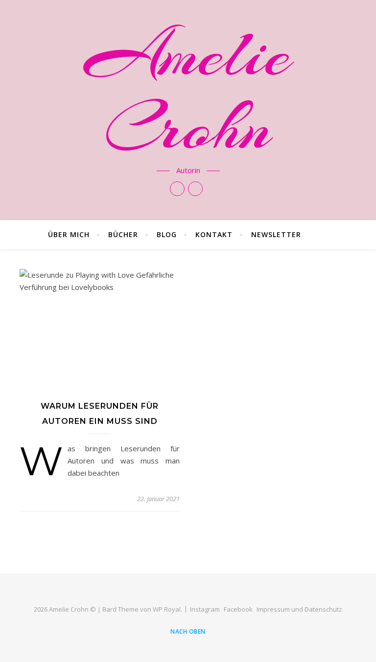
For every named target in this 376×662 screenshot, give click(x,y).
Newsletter (276, 234)
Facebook (238, 609)
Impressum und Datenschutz (299, 609)
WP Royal (167, 609)
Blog (167, 234)
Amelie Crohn (188, 91)
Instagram (205, 609)
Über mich (69, 234)
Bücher (123, 234)
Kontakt (214, 234)
